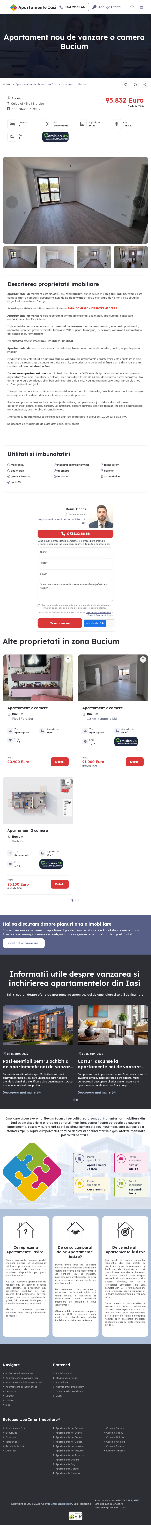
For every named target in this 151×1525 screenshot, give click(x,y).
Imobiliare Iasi (64, 1373)
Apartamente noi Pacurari (70, 1450)
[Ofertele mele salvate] (132, 7)
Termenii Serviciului (97, 615)
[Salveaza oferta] (125, 84)
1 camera (67, 84)
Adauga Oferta (109, 7)
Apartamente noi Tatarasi (70, 1455)
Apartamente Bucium (67, 1459)
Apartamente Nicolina (68, 1473)
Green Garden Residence (69, 1391)
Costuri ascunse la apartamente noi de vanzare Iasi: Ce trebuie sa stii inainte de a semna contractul (110, 1063)
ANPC (136, 1500)
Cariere (9, 1400)
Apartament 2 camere (27, 708)
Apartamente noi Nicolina (70, 1446)
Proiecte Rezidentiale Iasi (20, 1373)
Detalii (59, 761)
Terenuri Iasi (12, 1441)
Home (6, 84)
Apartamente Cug (65, 1464)
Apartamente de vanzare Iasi (22, 1378)
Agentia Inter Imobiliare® (70, 1386)
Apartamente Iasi (15, 1428)
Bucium (82, 84)
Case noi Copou (114, 1432)
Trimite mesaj (60, 623)
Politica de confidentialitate (98, 612)
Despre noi (11, 1391)
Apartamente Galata (67, 1468)
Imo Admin (62, 1382)
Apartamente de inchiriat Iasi (22, 1386)
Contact (10, 1396)
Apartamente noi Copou (69, 1437)
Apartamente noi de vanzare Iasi (35, 84)
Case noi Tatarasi (115, 1450)
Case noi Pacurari (115, 1446)
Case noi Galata (115, 1437)
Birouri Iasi (11, 1432)
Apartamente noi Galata (69, 1441)
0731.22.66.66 (78, 534)
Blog (8, 1405)
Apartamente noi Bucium (69, 1428)
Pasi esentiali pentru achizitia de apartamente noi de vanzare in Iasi (37, 1063)
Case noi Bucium (115, 1428)
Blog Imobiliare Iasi (67, 1378)
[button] (139, 202)
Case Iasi (11, 1437)
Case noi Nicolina (115, 1441)
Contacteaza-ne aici (23, 943)
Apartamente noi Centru (69, 1432)
